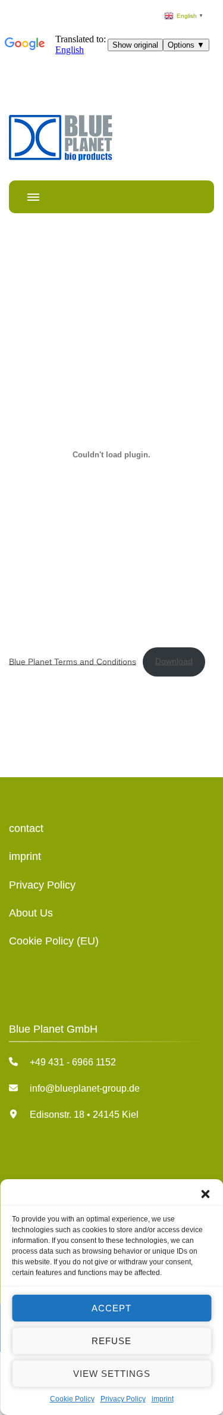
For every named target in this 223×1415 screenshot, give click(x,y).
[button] (205, 1194)
